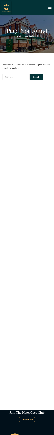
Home (18, 36)
